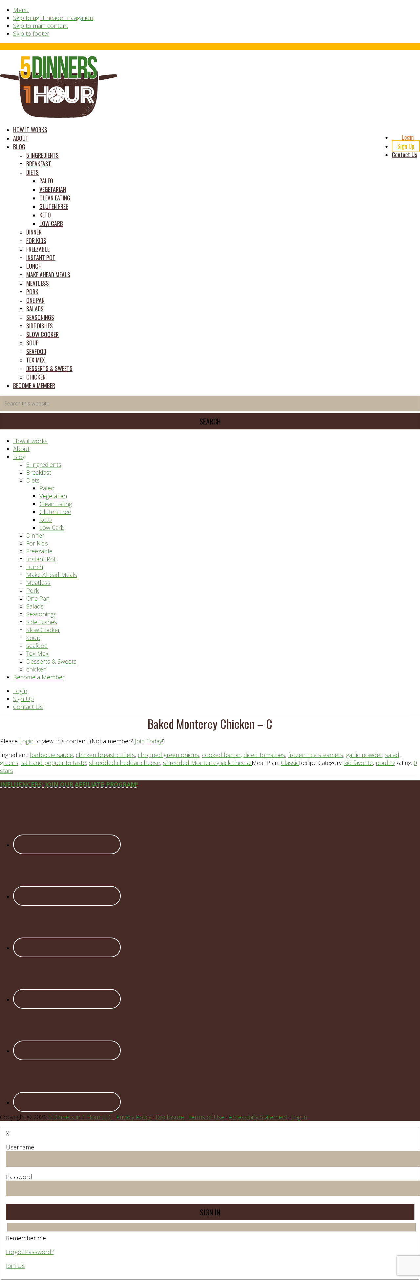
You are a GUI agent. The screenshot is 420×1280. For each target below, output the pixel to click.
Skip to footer (31, 33)
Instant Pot (41, 559)
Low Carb (51, 527)
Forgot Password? (30, 1252)
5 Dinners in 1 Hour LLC (80, 1117)
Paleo (46, 488)
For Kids (37, 543)
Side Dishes (41, 622)
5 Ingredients (43, 464)
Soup (33, 638)
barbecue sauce (51, 755)
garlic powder (364, 755)
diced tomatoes (264, 755)
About (21, 449)
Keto (45, 520)
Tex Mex (37, 653)
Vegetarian (53, 496)
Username (20, 1147)
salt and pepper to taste (53, 763)
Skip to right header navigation (53, 18)
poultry (385, 763)
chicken (36, 669)
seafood (37, 646)
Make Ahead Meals (51, 575)
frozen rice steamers (315, 755)
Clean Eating (55, 504)
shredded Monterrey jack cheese (207, 763)
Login (20, 691)
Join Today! (149, 741)
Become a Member (39, 677)
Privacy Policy (133, 1117)
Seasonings (41, 614)
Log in (299, 1117)
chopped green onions (168, 755)
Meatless (38, 583)
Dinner (35, 535)
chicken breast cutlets (105, 755)
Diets (33, 480)
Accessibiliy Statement (258, 1117)
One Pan (38, 598)
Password (19, 1177)
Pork (32, 590)
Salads (35, 606)
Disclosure (170, 1117)
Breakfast (38, 472)
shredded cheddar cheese (124, 763)
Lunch (34, 567)
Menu (21, 10)
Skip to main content (40, 26)
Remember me (26, 1238)
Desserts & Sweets (51, 661)
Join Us (15, 1266)
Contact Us (28, 707)
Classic (290, 763)
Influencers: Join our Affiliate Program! (69, 784)
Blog (19, 457)
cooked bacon (221, 755)
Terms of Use (206, 1117)
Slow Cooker (43, 630)
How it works (30, 441)
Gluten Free (55, 512)
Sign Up (23, 699)
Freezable (39, 551)
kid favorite (358, 763)
